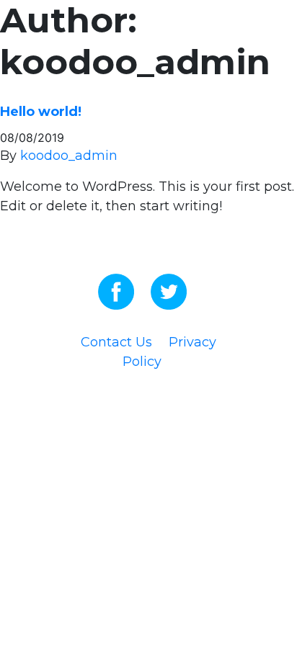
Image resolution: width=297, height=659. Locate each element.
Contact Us (116, 342)
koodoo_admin (69, 155)
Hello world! (40, 112)
